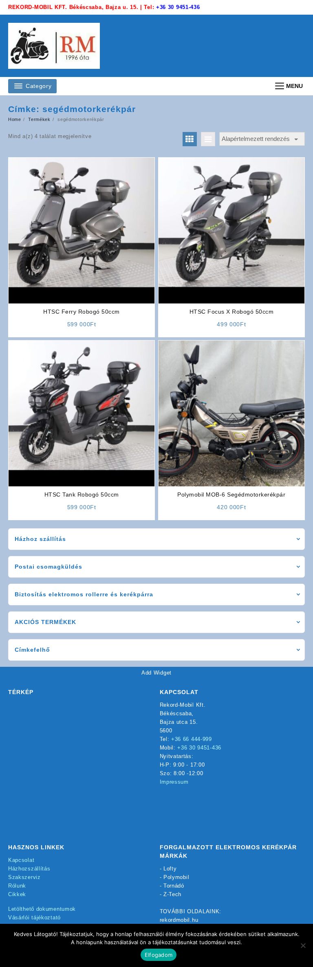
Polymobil (176, 877)
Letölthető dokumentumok (42, 909)
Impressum (174, 782)
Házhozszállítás (29, 869)
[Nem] (303, 945)
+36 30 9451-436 (178, 7)
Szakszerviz (24, 877)
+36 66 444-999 (191, 739)
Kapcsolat (21, 860)
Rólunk (17, 886)
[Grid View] (190, 139)
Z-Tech (172, 894)
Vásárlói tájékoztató (34, 917)
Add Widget (156, 673)
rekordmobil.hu (179, 920)
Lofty (170, 869)
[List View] (208, 139)
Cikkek (17, 894)
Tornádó (173, 886)
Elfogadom (158, 955)
